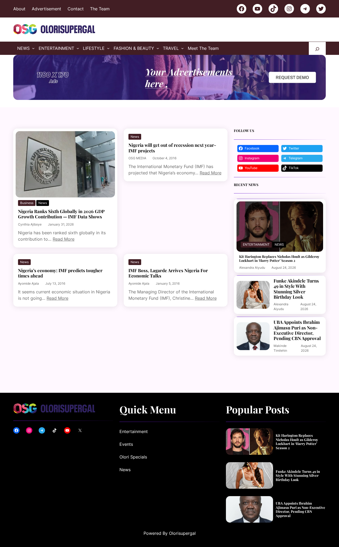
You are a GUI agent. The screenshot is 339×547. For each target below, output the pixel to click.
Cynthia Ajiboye (30, 224)
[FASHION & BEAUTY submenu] (158, 48)
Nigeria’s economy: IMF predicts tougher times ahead (60, 273)
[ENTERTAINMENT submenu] (78, 48)
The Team (100, 8)
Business (26, 203)
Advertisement (46, 8)
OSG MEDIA (137, 158)
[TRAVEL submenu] (182, 48)
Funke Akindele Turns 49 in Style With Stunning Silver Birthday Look (296, 289)
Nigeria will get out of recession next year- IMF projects (172, 147)
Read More (63, 239)
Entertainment (256, 244)
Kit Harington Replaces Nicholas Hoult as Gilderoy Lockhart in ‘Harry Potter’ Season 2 (279, 258)
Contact (76, 8)
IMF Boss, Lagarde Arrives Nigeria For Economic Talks (168, 273)
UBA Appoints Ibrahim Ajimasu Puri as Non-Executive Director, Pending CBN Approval (297, 330)
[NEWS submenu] (33, 48)
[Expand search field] (317, 48)
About (19, 8)
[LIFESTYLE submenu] (108, 48)
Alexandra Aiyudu (252, 268)
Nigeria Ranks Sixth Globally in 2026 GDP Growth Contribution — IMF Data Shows (61, 214)
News (42, 203)
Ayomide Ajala (28, 283)
